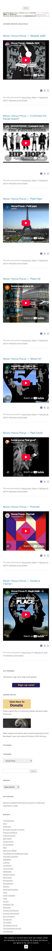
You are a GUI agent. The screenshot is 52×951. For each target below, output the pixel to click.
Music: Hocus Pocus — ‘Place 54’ (22, 278)
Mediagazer (7, 871)
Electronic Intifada (10, 850)
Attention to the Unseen (18, 100)
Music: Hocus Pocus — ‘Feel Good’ (23, 432)
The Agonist (7, 919)
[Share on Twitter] (45, 91)
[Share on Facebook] (41, 91)
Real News (7, 907)
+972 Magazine (8, 820)
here (44, 736)
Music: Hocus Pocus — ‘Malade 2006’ (24, 35)
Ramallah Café (8, 904)
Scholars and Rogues (11, 910)
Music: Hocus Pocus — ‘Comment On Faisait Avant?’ (24, 117)
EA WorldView (8, 844)
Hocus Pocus (26, 97)
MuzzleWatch (8, 883)
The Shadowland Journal (12, 928)
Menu (26, 8)
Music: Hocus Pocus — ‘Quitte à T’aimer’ (21, 582)
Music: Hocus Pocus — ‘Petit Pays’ (22, 198)
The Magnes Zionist (10, 925)
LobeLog (6, 862)
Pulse (5, 898)
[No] (49, 943)
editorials (39, 733)
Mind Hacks (7, 877)
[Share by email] (48, 91)
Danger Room (8, 841)
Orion (5, 892)
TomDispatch (8, 931)
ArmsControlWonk (10, 832)
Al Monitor (7, 826)
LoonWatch (7, 865)
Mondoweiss (8, 880)
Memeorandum (9, 874)
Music (34, 97)
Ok (26, 947)
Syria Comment (9, 916)
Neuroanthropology (10, 889)
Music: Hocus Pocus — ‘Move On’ (22, 358)
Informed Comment (10, 856)
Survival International (11, 913)
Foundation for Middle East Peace (15, 853)
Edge (5, 847)
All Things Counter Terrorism (13, 829)
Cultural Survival (9, 835)
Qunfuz (6, 901)
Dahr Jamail (7, 838)
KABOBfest (7, 859)
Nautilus (6, 886)
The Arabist (7, 922)
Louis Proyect (8, 868)
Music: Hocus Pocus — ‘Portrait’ (21, 506)
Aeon (5, 823)
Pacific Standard (9, 895)
